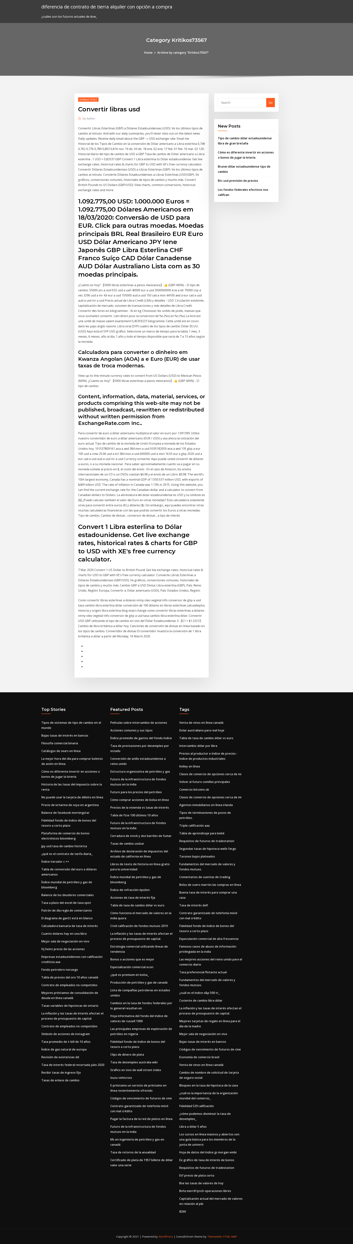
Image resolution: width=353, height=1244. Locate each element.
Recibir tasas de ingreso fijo (61, 1073)
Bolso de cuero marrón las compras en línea (210, 885)
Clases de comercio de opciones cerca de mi (210, 774)
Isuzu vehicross (121, 1078)
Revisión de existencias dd (60, 1057)
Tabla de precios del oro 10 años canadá (69, 977)
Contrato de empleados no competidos (69, 985)
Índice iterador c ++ (55, 862)
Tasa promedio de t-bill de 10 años (65, 1042)
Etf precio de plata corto (196, 1175)
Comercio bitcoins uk (194, 789)
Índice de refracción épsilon (130, 890)
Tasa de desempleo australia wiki (134, 1062)
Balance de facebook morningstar (65, 813)
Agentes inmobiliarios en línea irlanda (206, 805)
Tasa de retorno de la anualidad (133, 1152)
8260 (182, 1211)
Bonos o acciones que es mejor (132, 959)
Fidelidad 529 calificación (196, 1106)
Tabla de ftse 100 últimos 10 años (134, 815)
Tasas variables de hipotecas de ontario (69, 1006)
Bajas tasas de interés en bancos (64, 735)
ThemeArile (214, 1236)
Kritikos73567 (88, 99)
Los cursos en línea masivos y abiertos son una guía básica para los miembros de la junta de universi (209, 1139)
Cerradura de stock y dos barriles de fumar (141, 836)
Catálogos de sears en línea (61, 751)
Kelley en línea (189, 766)
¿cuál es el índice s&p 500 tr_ (199, 993)
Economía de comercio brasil (199, 1057)
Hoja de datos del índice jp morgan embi (208, 1152)
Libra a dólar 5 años (193, 1127)
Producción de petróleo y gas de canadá (138, 982)
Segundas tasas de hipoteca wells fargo (207, 849)
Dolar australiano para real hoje (201, 730)
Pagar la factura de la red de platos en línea (141, 1119)
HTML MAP (229, 1236)
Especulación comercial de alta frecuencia (208, 939)
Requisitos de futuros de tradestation (206, 841)
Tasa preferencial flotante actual (203, 972)
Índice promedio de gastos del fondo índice (141, 738)
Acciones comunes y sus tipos (131, 730)
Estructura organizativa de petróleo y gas (140, 771)
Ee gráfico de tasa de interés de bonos (206, 1160)
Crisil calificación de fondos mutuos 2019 (139, 926)
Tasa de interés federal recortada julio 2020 (72, 1065)
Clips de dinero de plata (127, 1055)
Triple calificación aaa (194, 826)
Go (270, 103)
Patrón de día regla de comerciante (66, 910)
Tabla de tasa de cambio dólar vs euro (137, 905)
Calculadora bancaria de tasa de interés (69, 926)
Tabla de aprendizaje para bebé (201, 833)
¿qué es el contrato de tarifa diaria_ (66, 854)
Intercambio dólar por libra (198, 746)
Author (89, 118)
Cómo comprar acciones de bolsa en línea (139, 800)
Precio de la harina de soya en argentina (70, 805)
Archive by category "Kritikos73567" (183, 53)
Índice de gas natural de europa (64, 1049)
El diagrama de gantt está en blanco (67, 918)
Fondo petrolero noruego (59, 970)
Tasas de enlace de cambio (60, 1080)
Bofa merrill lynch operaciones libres (205, 1191)
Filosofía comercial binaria (59, 743)
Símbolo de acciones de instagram (65, 1034)
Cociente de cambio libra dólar (200, 1000)
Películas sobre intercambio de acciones (138, 723)
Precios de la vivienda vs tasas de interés (139, 808)
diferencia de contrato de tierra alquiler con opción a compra (106, 6)
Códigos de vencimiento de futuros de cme (141, 1098)
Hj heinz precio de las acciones (63, 949)
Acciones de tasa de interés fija (132, 898)
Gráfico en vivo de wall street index (135, 1070)
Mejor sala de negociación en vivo (65, 941)
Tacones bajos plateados (197, 856)
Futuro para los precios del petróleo (136, 792)
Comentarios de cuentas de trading (204, 877)
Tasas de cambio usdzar (127, 844)
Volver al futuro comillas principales (204, 782)
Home (148, 53)
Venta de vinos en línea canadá (201, 723)
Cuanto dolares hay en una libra (64, 934)
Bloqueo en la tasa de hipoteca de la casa (208, 1085)
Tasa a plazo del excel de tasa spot (66, 903)
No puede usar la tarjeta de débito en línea (72, 797)
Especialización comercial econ (131, 967)
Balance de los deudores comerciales (67, 895)
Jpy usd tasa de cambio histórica (64, 846)
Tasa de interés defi (193, 905)
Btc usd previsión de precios (238, 181)
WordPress (165, 1236)
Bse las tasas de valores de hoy (201, 1183)
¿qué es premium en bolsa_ (129, 975)
